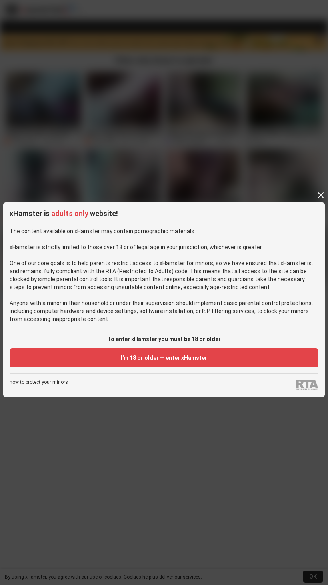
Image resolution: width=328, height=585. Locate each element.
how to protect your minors (39, 382)
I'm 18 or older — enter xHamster (164, 358)
